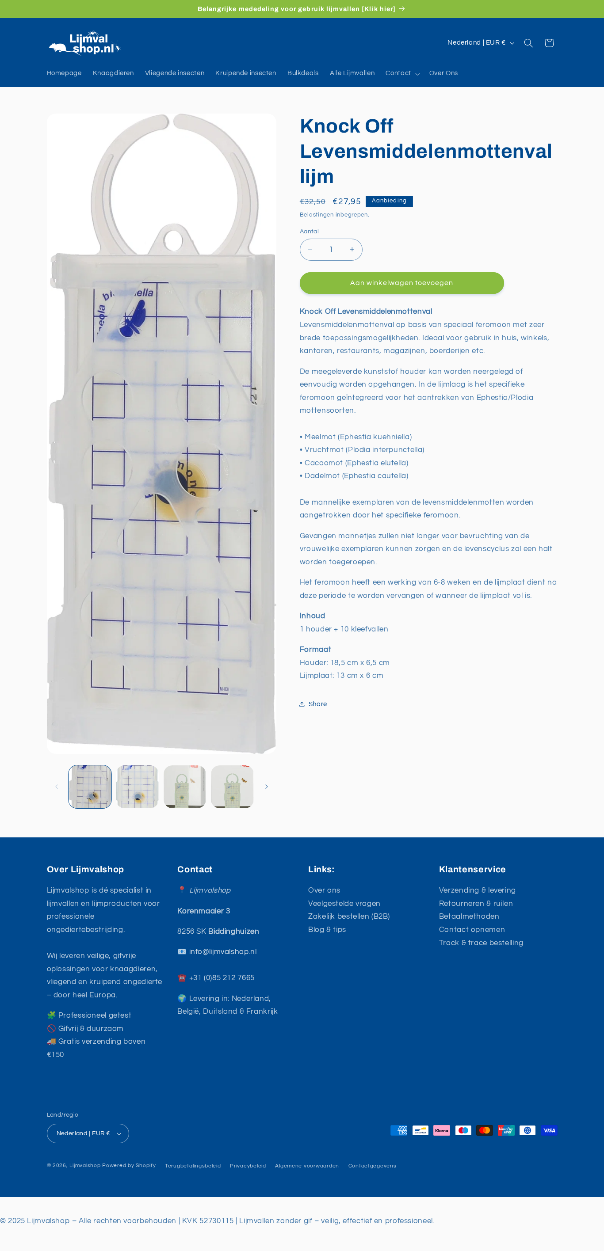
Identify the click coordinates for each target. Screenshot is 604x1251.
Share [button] (318, 703)
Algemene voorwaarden (307, 1166)
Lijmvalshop (84, 1165)
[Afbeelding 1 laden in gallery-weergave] (90, 786)
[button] (402, 74)
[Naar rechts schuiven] (266, 787)
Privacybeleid (248, 1166)
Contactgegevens (372, 1166)
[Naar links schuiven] (56, 787)
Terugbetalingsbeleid (193, 1166)
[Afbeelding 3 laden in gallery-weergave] (185, 786)
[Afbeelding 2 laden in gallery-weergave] (137, 786)
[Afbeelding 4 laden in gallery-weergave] (232, 786)
